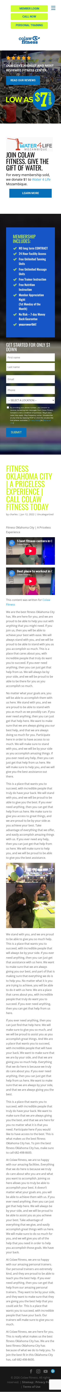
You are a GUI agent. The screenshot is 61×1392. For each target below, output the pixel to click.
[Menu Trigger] (53, 7)
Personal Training (29, 25)
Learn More (30, 193)
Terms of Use (31, 1387)
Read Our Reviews (23, 80)
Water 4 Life (41, 179)
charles (13, 514)
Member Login (29, 8)
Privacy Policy (34, 420)
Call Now (29, 16)
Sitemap (27, 1382)
